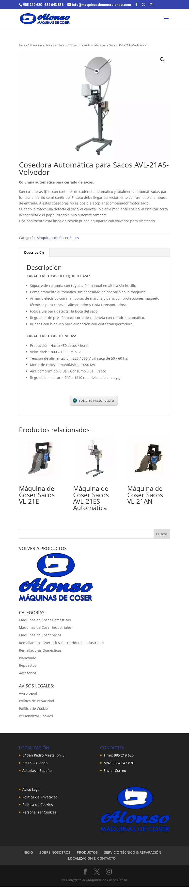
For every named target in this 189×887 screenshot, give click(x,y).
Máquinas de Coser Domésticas (45, 620)
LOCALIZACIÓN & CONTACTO (92, 858)
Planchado (27, 658)
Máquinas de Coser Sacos (48, 45)
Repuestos (27, 665)
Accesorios (27, 673)
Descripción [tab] (34, 252)
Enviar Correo (115, 770)
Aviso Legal (28, 693)
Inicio (23, 45)
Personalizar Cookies (36, 716)
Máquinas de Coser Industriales (45, 627)
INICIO (27, 852)
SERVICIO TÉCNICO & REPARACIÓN (132, 852)
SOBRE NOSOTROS (54, 852)
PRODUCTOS (87, 852)
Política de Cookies (34, 708)
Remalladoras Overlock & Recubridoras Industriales (61, 642)
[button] (162, 59)
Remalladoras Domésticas (40, 650)
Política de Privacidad (36, 701)
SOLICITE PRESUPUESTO (96, 401)
